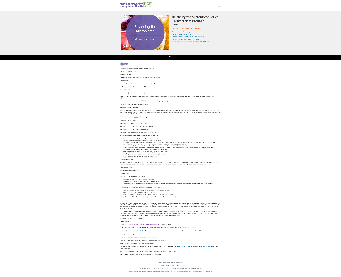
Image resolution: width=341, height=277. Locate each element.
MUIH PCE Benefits (189, 227)
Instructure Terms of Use (151, 268)
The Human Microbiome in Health (181, 34)
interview (136, 117)
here (154, 243)
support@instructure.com (185, 246)
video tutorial (206, 246)
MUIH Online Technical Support (178, 268)
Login (214, 5)
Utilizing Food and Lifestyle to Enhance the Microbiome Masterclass (190, 41)
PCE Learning (142, 268)
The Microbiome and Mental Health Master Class (185, 39)
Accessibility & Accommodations (194, 268)
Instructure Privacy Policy (164, 268)
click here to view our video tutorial (202, 271)
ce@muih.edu (144, 104)
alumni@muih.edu (138, 230)
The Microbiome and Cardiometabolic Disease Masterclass (188, 36)
